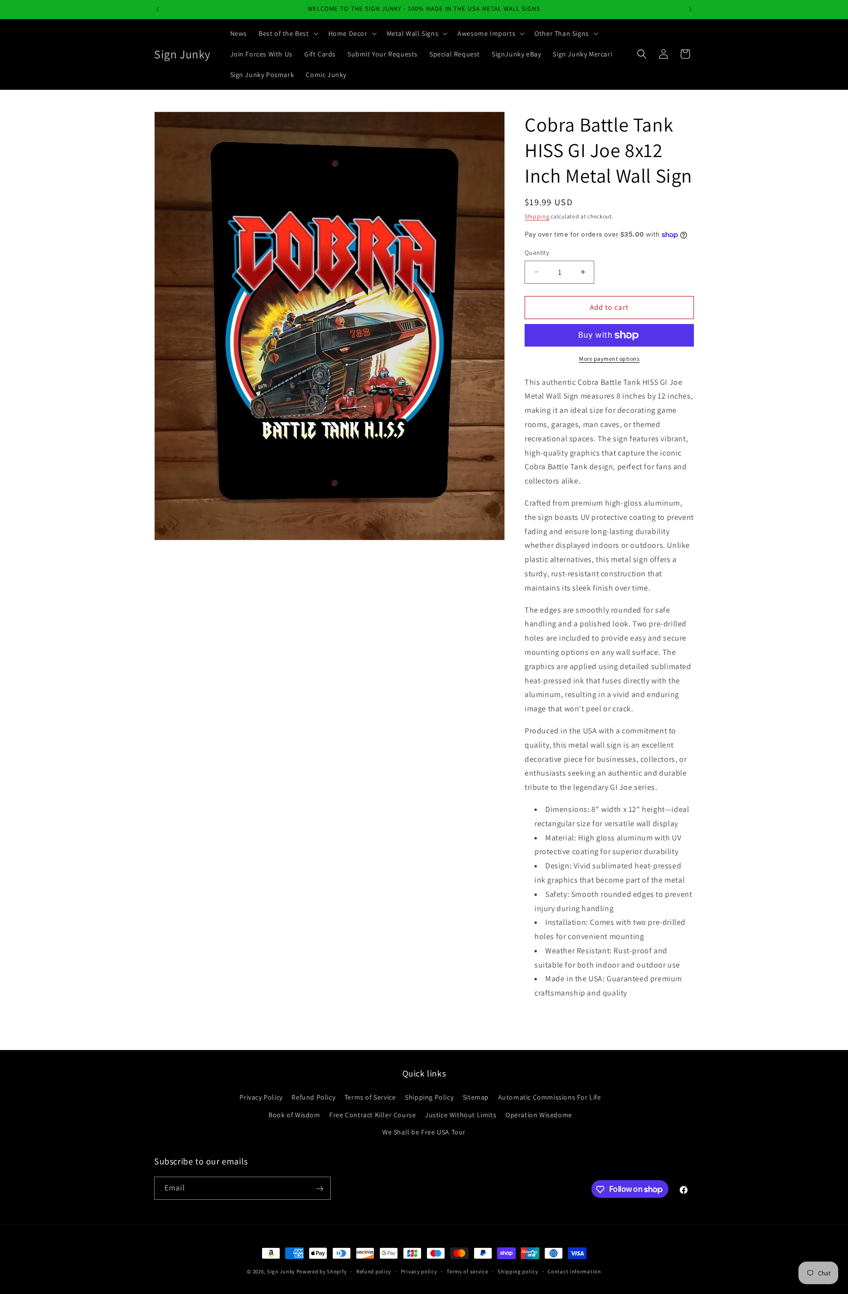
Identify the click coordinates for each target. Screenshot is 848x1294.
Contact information (574, 1270)
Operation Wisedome (538, 1114)
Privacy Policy (260, 1097)
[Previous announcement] (157, 9)
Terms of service (467, 1270)
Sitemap (476, 1097)
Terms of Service (370, 1097)
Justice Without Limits (460, 1114)
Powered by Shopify (321, 1271)
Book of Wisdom (294, 1114)
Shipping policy (518, 1270)
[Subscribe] (319, 1188)
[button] (287, 33)
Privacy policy (419, 1270)
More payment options (609, 358)
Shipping (537, 216)
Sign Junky (281, 1271)
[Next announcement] (690, 9)
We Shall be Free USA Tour (424, 1132)
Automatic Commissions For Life (549, 1097)
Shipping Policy (429, 1097)
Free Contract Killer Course (372, 1114)
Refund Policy (313, 1097)
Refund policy (373, 1270)
